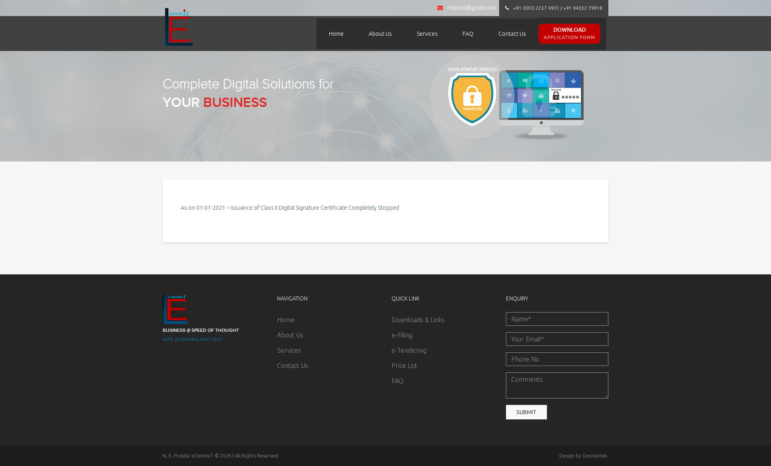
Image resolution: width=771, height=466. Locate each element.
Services (427, 34)
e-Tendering (409, 350)
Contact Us (512, 34)
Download (569, 33)
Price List (404, 365)
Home (336, 34)
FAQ (468, 34)
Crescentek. (595, 455)
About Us (380, 34)
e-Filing (402, 335)
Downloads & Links (418, 319)
